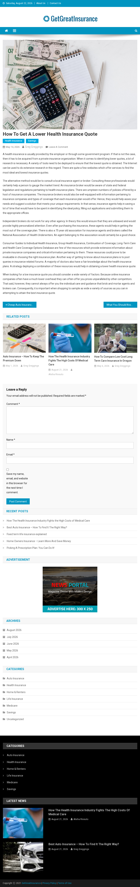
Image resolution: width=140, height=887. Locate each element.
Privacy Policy (49, 883)
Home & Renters (16, 692)
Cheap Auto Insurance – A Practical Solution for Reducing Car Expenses (21, 304)
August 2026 (14, 630)
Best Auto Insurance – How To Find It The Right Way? (37, 527)
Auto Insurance (15, 678)
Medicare (12, 705)
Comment (13, 404)
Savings (32, 141)
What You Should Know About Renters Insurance (121, 304)
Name (10, 439)
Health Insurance (13, 141)
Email (10, 454)
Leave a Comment (58, 147)
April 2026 (12, 657)
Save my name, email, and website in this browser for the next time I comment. (17, 483)
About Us (40, 3)
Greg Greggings (34, 146)
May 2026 (12, 650)
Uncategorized (15, 719)
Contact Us (55, 3)
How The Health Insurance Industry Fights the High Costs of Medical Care (69, 360)
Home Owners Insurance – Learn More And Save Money (39, 541)
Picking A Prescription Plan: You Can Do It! (30, 547)
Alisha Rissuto (55, 374)
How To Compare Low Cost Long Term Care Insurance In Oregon (113, 358)
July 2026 (12, 637)
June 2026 (13, 643)
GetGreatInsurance (31, 883)
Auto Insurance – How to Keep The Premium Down (23, 358)
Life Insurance (15, 698)
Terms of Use (64, 883)
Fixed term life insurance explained (27, 534)
